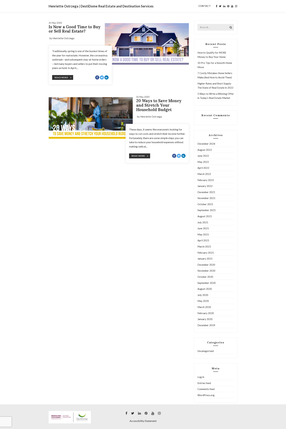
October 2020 (205, 276)
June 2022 (203, 155)
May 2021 (203, 234)
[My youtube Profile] (232, 6)
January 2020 (205, 319)
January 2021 (205, 258)
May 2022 (203, 161)
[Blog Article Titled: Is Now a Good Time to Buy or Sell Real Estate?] (147, 42)
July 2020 (202, 294)
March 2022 (204, 173)
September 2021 (206, 210)
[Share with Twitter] (102, 77)
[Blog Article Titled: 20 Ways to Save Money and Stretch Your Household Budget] (91, 117)
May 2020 (203, 300)
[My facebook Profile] (216, 6)
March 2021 (204, 246)
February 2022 (205, 180)
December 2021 (206, 192)
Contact (204, 6)
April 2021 (203, 240)
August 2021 (204, 216)
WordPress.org (206, 395)
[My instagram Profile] (236, 6)
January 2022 (205, 185)
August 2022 (204, 149)
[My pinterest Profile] (228, 6)
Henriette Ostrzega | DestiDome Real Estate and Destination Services (101, 6)
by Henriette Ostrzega (61, 38)
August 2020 (204, 288)
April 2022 (203, 167)
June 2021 (203, 228)
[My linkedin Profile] (224, 6)
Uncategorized (205, 350)
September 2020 (206, 282)
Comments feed (206, 389)
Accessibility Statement (143, 420)
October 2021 (205, 204)
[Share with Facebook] (97, 77)
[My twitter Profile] (220, 6)
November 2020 (206, 270)
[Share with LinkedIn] (106, 77)
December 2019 (206, 325)
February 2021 (205, 252)
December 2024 (206, 143)
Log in (200, 376)
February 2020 (205, 313)
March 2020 (204, 307)
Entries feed (204, 383)
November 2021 (206, 198)
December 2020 (206, 264)
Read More (61, 77)
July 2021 (202, 222)
